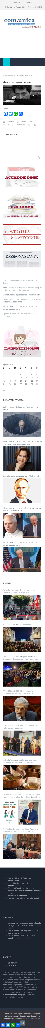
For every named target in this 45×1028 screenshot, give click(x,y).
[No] (42, 1019)
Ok (22, 1023)
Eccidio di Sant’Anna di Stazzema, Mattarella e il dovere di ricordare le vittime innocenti (24, 890)
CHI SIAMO (17, 2)
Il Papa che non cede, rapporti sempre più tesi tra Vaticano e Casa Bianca (22, 509)
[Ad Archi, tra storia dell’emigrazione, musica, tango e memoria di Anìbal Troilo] (22, 607)
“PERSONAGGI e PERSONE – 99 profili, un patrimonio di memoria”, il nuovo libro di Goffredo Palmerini (19, 692)
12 (15, 378)
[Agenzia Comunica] (22, 22)
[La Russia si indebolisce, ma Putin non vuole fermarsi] (22, 424)
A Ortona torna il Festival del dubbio (17, 625)
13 (21, 378)
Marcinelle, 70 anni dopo (17, 896)
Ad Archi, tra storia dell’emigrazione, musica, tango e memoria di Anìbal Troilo (20, 591)
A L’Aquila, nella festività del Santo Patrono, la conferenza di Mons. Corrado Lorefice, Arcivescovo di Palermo (20, 830)
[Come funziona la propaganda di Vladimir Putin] (22, 490)
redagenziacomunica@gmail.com (17, 995)
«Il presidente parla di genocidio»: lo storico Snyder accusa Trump (20, 543)
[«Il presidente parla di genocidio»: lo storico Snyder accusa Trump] (22, 559)
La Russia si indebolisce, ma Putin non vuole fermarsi (20, 408)
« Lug (5, 390)
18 (10, 381)
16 (37, 378)
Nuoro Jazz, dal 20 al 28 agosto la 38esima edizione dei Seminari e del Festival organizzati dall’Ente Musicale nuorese (21, 658)
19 (15, 381)
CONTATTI (28, 2)
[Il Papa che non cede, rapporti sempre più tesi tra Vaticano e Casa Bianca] (22, 525)
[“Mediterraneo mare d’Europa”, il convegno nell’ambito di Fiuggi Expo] (22, 743)
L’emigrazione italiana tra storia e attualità (24, 898)
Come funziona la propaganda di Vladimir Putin (21, 295)
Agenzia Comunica (9, 75)
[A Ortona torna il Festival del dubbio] (22, 639)
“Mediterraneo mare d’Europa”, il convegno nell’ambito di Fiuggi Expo (20, 727)
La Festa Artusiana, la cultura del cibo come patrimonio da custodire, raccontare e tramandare (20, 761)
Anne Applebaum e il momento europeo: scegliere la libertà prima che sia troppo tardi (22, 442)
